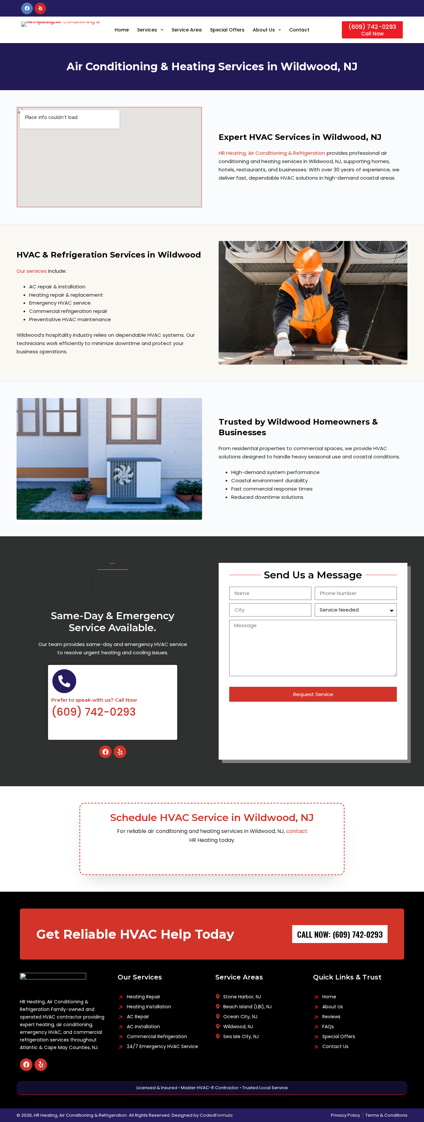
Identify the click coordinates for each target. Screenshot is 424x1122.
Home (122, 30)
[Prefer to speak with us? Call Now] (64, 681)
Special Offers (227, 30)
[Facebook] (27, 8)
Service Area (187, 30)
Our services (32, 270)
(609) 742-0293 (93, 711)
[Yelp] (40, 8)
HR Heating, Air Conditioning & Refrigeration (272, 152)
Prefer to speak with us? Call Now (94, 700)
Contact (299, 30)
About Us (264, 30)
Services (147, 30)
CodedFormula (216, 1115)
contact (296, 831)
